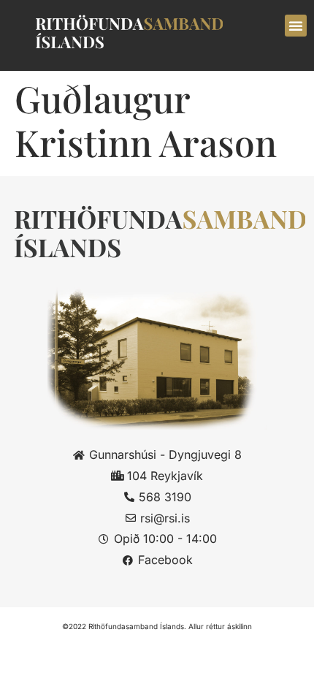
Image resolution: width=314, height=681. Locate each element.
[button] (296, 26)
